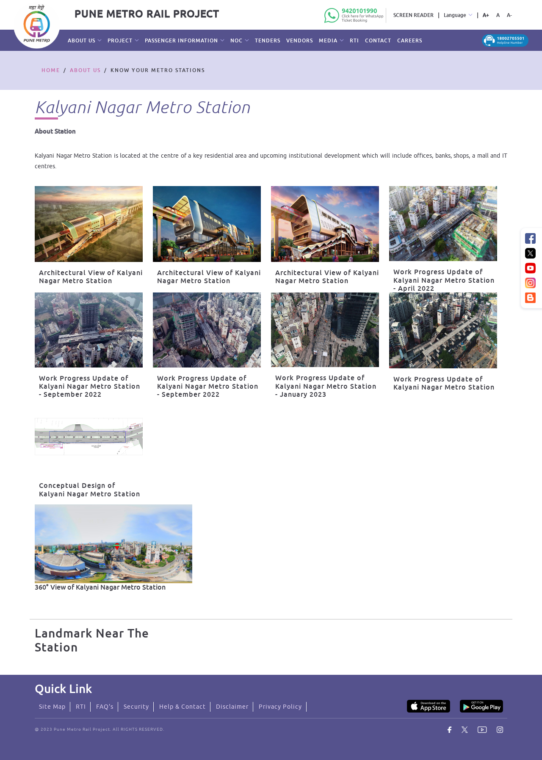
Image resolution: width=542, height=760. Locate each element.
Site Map (52, 706)
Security (136, 706)
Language (455, 15)
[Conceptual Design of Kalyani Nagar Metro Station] (89, 436)
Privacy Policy (280, 706)
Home (50, 70)
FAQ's (104, 706)
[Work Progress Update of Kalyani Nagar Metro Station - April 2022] (443, 223)
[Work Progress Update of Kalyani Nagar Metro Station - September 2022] (89, 329)
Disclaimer (232, 706)
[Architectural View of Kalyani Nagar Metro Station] (89, 224)
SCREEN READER (413, 15)
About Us (85, 70)
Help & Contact (182, 706)
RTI (81, 706)
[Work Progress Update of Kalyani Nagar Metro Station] (443, 330)
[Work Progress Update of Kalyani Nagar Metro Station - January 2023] (325, 329)
